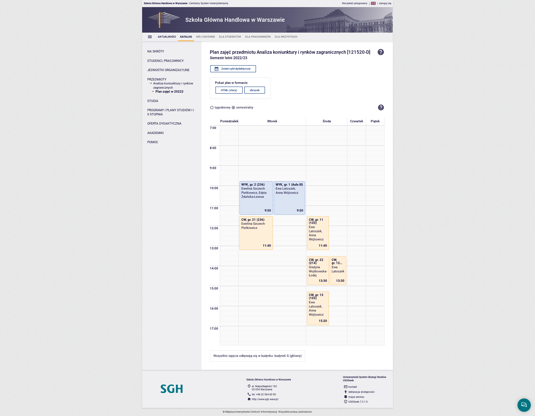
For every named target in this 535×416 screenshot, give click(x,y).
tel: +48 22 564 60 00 (264, 394)
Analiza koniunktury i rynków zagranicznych (173, 85)
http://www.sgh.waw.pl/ (265, 399)
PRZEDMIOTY (156, 79)
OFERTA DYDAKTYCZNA (164, 123)
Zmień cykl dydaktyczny (236, 68)
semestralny (244, 107)
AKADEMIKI (155, 133)
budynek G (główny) (288, 356)
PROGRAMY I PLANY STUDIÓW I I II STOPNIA (170, 112)
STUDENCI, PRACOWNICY (165, 61)
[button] (381, 107)
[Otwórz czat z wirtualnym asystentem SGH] (524, 405)
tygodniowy (223, 107)
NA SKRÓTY (155, 51)
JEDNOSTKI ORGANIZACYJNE (168, 70)
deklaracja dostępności (361, 391)
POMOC (152, 142)
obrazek (255, 90)
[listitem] (167, 37)
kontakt (352, 386)
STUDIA (152, 101)
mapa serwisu (356, 397)
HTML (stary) (229, 90)
